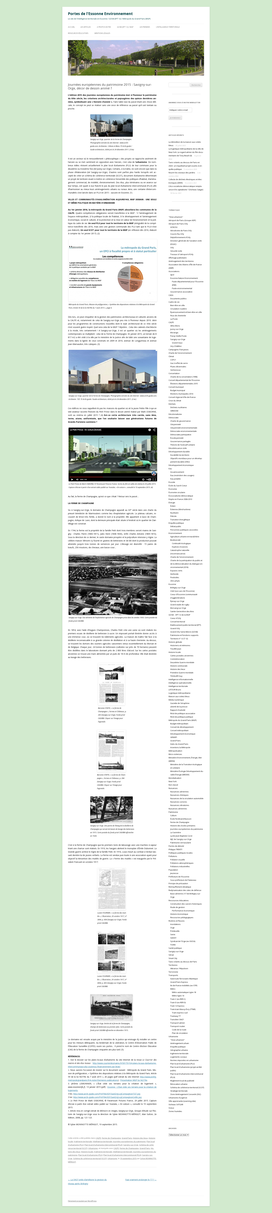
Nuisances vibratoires (179, 805)
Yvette (173, 944)
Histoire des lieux (140, 1138)
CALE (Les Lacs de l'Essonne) (182, 591)
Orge (172, 927)
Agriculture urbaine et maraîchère (184, 536)
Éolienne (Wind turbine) (180, 509)
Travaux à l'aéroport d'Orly (181, 254)
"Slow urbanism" (176, 217)
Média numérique (176, 700)
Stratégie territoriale (179, 1091)
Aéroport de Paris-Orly (178, 223)
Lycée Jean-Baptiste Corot (181, 836)
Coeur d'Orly (175, 618)
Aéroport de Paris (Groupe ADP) (182, 220)
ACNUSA (173, 227)
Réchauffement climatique (180, 887)
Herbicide (174, 574)
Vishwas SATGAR (176, 1104)
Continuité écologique (181, 543)
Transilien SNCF (177, 1019)
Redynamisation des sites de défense (185, 890)
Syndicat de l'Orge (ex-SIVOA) (182, 941)
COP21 (173, 359)
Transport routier (177, 1026)
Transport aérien (177, 1023)
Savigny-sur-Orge (130, 1145)
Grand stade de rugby (179, 604)
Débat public (175, 526)
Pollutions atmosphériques (182, 863)
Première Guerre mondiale (181, 672)
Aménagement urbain (179, 1043)
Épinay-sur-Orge (177, 601)
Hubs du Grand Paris (179, 744)
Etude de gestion (177, 907)
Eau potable (175, 478)
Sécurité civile (176, 251)
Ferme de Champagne (111, 1138)
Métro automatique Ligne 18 (184, 992)
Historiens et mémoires (180, 645)
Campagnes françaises (179, 349)
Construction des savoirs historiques (186, 904)
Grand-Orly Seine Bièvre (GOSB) (184, 632)
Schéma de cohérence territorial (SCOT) (90, 1158)
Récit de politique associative (182, 713)
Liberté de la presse (178, 706)
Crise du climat (175, 400)
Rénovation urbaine (178, 1084)
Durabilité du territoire (179, 455)
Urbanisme (93, 1148)
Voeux (171, 1108)
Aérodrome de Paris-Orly (181, 230)
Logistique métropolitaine (179, 693)
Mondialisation (175, 778)
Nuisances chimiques (179, 795)
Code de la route (179, 1029)
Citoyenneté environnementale (183, 427)
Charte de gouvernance (180, 421)
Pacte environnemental (182, 288)
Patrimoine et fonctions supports (184, 635)
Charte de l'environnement (180, 353)
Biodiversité (175, 540)
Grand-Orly (175, 628)
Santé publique (175, 948)
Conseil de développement (182, 727)
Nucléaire (174, 512)
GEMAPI (173, 737)
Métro (172, 989)
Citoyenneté (175, 424)
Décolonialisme (175, 414)
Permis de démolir (176, 846)
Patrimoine (173, 812)
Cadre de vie (174, 302)
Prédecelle (174, 931)
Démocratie (173, 417)
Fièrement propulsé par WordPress (82, 1201)
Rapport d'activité (177, 710)
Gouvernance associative (181, 291)
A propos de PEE (104, 27)
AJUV (172, 274)
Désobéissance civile (178, 448)
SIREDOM (174, 410)
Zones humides (175, 1111)
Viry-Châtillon (176, 346)
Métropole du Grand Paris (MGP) (182, 720)
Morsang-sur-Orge (178, 608)
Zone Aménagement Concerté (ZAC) (185, 1094)
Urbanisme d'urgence (178, 1097)
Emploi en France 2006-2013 (180, 499)
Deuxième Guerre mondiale (182, 662)
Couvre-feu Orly (177, 234)
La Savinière (175, 832)
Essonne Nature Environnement (184, 278)
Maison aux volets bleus (179, 696)
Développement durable (179, 451)
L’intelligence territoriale (168, 27)
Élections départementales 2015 (184, 383)
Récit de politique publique (181, 717)
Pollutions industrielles (180, 866)
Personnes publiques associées (184, 530)
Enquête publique (176, 523)
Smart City (173, 958)
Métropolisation (175, 751)
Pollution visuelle (177, 859)
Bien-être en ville (177, 305)
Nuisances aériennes (179, 791)
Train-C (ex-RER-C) (177, 999)
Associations (174, 271)
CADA (171, 295)
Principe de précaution (178, 883)
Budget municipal (177, 390)
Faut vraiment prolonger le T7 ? (141, 1179)
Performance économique (183, 910)
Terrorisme (173, 972)
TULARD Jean (175, 649)
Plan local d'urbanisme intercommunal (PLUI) (103, 1145)
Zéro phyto (175, 581)
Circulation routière (178, 308)
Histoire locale (87, 1151)
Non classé (173, 785)
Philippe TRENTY (175, 849)
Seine (172, 934)
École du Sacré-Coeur (178, 485)
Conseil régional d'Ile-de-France (182, 397)
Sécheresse (175, 370)
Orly (172, 247)
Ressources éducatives (78, 33)
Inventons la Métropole (180, 747)
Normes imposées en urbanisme (184, 1060)
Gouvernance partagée (180, 441)
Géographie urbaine (179, 1050)
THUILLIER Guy (176, 676)
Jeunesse (174, 873)
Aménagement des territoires (181, 261)
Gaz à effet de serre (179, 363)
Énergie (172, 502)
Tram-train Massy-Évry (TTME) (183, 1009)
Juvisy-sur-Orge (176, 329)
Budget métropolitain (179, 723)
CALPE (98, 1138)
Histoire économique (179, 914)
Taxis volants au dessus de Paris (183, 961)
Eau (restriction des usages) (182, 475)
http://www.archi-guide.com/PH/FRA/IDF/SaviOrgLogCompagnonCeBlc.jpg (107, 1097)
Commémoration (177, 659)
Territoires (173, 965)
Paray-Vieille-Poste (178, 336)
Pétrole (173, 516)
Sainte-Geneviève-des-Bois (182, 611)
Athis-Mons (175, 325)
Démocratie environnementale (183, 431)
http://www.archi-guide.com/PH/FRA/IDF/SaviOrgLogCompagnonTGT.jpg (106, 1093)
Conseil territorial (177, 621)
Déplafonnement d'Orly (180, 237)
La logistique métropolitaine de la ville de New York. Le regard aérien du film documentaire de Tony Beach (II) (186, 152)
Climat (171, 356)
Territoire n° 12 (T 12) (179, 638)
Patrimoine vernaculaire (180, 842)
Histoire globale (175, 642)
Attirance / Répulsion (179, 968)
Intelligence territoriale (102, 1141)
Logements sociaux (178, 1057)
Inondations (175, 924)
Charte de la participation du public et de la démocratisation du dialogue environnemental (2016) (186, 563)
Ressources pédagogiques (181, 917)
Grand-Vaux (177, 342)
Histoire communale (178, 666)
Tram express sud (180, 1012)
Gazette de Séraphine (179, 703)
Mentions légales (102, 33)
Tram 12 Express (177, 1006)
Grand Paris (127, 1138)
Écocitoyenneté (176, 438)
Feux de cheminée (178, 315)
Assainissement (177, 472)
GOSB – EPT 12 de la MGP (179, 615)
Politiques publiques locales (181, 853)
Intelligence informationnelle (181, 679)
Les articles (85, 27)
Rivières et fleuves (177, 921)
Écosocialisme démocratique (181, 495)
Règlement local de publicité (182, 1080)
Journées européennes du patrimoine (129, 1141)
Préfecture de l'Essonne (179, 876)
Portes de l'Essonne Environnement (100, 13)
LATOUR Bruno (175, 689)
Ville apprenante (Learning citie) (182, 1101)
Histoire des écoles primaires (182, 825)
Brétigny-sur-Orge (178, 587)
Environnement (175, 533)
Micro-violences (175, 754)
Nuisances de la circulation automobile (186, 798)
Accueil (71, 27)
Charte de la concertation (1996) (183, 376)
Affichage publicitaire (178, 257)
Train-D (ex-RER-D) (178, 1002)
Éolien (173, 506)
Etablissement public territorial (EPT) (185, 625)
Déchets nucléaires (178, 407)
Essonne (172, 584)
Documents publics (178, 298)
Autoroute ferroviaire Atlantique (184, 978)
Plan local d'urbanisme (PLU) (90, 1155)
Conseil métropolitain (179, 730)
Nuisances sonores (178, 802)
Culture (173, 815)
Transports (173, 975)
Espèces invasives (180, 547)
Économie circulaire (177, 492)
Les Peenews (145, 27)
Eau (170, 468)
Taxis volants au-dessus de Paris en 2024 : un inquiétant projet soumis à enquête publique (185, 165)
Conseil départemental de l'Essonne (184, 380)
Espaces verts (176, 570)
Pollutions (173, 856)
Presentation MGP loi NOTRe (133, 1080)
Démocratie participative (180, 434)
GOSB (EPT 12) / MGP (125, 27)
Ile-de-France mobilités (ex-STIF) (183, 985)
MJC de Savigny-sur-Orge (181, 839)
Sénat (171, 955)
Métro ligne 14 (178, 995)
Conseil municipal (176, 387)
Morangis (174, 332)
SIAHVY (173, 938)
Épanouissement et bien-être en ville (186, 312)
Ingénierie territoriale (83, 1141)
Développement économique (181, 465)
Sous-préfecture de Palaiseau (183, 880)
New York (173, 781)
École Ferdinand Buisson (180, 819)
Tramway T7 (175, 1016)
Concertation (174, 373)
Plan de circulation (180, 1033)
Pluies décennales (178, 366)
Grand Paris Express (179, 982)
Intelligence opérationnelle (180, 683)
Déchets (172, 404)
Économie (173, 489)
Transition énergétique (180, 519)
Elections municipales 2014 (181, 393)
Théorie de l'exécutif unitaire (182, 444)
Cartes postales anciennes (181, 655)
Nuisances (173, 788)
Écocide (172, 482)
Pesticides (174, 577)
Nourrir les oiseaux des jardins (182, 172)
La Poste (174, 319)
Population (173, 870)
